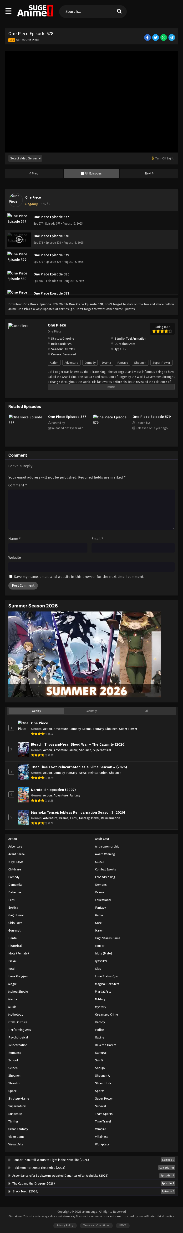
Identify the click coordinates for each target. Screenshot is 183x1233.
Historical (15, 946)
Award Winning (105, 854)
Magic (12, 984)
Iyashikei (101, 961)
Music (73, 750)
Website (14, 557)
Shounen (140, 362)
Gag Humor (16, 915)
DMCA (122, 1225)
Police (99, 1030)
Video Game (16, 1136)
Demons (101, 884)
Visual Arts (15, 1144)
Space (12, 1091)
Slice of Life (103, 1083)
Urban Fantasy (18, 1129)
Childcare (14, 869)
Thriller (13, 1121)
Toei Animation (136, 338)
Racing (99, 1037)
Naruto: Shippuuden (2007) (53, 790)
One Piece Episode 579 (151, 417)
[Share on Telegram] (172, 38)
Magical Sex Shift (107, 984)
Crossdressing (105, 877)
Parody (100, 1022)
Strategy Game (18, 1098)
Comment (17, 485)
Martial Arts (103, 991)
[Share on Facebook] (148, 38)
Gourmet (14, 930)
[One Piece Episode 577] (27, 423)
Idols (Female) (18, 953)
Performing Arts (19, 1030)
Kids (98, 968)
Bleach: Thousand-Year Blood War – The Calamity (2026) (78, 744)
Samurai (101, 1052)
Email (97, 539)
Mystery (100, 1007)
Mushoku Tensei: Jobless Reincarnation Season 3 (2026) (78, 812)
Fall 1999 (69, 349)
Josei (11, 968)
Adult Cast (102, 839)
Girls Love (15, 923)
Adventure (71, 362)
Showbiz (14, 1083)
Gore (98, 923)
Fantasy (122, 362)
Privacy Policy (65, 1225)
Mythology (15, 1014)
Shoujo (100, 1068)
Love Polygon (18, 976)
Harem (99, 930)
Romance (14, 1052)
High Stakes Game (107, 938)
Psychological (18, 1037)
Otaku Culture (17, 1022)
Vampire (100, 1129)
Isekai (82, 773)
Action (54, 362)
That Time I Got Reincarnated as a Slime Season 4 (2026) (79, 767)
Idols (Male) (103, 953)
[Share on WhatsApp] (164, 38)
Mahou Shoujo (18, 991)
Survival (100, 1106)
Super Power (161, 362)
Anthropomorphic (107, 846)
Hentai (12, 938)
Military (100, 999)
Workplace (102, 1144)
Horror (100, 946)
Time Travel (103, 1121)
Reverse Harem (105, 1045)
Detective (14, 892)
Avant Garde (16, 854)
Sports (100, 1091)
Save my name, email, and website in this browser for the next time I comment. (79, 576)
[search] (119, 11)
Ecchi (73, 818)
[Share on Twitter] (156, 38)
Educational (103, 900)
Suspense (15, 1114)
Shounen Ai (102, 1075)
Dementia (15, 884)
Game (99, 915)
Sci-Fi (99, 1060)
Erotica (13, 907)
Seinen (13, 1068)
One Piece (32, 40)
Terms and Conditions (96, 1225)
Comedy (90, 362)
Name (14, 539)
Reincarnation (97, 773)
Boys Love (15, 862)
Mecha (12, 999)
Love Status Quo (106, 976)
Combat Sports (105, 869)
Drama (106, 362)
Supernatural (102, 750)
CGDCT (99, 862)
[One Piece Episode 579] (111, 423)
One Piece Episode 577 (67, 417)
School (13, 1060)
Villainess (101, 1136)
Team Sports (104, 1114)
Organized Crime (106, 1014)
